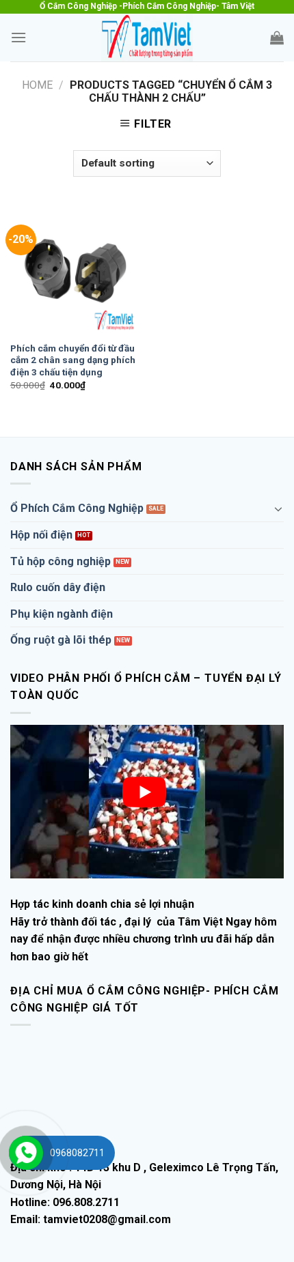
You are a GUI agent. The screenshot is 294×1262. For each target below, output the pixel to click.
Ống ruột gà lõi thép (60, 639)
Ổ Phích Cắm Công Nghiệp (77, 508)
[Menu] (18, 37)
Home (37, 84)
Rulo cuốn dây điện (57, 587)
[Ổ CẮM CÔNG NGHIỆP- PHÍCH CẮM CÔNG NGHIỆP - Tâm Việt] (147, 37)
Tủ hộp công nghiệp (60, 561)
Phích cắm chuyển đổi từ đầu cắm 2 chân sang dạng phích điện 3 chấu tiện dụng (72, 360)
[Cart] (277, 38)
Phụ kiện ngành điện (61, 613)
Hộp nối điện (41, 534)
